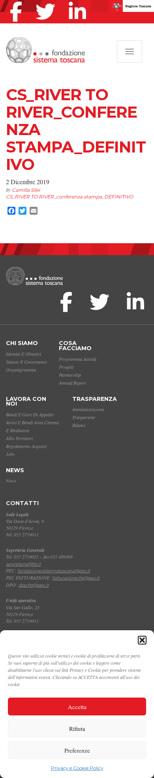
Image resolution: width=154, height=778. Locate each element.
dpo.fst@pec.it (34, 585)
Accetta (77, 707)
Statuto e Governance (26, 361)
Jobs (10, 454)
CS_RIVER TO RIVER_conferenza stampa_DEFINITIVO (69, 197)
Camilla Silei (26, 190)
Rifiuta (77, 728)
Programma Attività (77, 359)
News (15, 470)
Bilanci (78, 425)
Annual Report (72, 382)
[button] (142, 640)
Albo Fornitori (19, 438)
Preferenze (77, 750)
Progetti (66, 367)
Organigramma (21, 369)
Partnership (70, 375)
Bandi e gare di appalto (30, 414)
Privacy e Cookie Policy (77, 768)
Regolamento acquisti (26, 446)
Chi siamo (22, 343)
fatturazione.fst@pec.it (76, 578)
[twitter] (47, 1)
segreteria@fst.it (23, 564)
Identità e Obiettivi (23, 354)
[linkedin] (79, 1)
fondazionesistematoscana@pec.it (53, 571)
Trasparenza (94, 398)
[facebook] (18, 1)
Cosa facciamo (75, 345)
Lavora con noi (26, 401)
